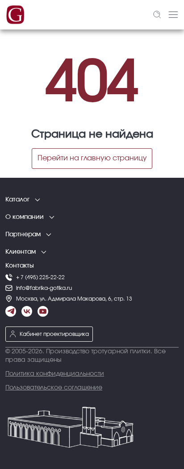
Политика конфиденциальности (54, 374)
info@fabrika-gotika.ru (44, 288)
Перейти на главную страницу (92, 158)
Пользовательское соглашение (53, 388)
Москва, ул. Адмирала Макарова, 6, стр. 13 (74, 299)
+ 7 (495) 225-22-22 (40, 277)
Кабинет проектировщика (54, 334)
